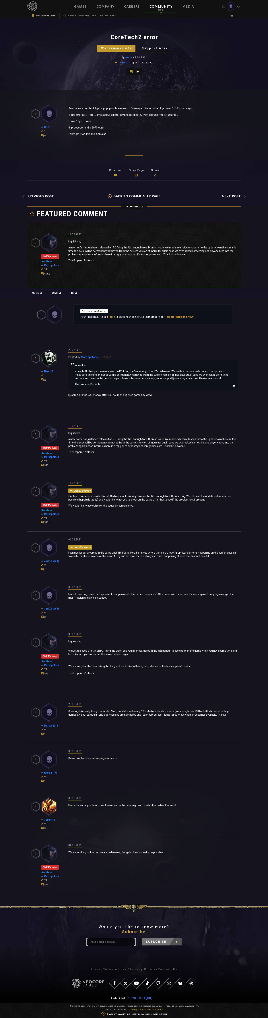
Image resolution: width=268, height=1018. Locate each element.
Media (188, 6)
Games (80, 6)
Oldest (56, 293)
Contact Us (168, 969)
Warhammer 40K (116, 48)
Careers (132, 6)
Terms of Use (115, 969)
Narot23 (125, 62)
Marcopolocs (89, 357)
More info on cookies (147, 1009)
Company (105, 6)
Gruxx (128, 57)
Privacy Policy (142, 969)
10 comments (134, 206)
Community (160, 6)
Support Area (155, 48)
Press (95, 969)
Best (74, 293)
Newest (37, 293)
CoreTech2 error (96, 311)
